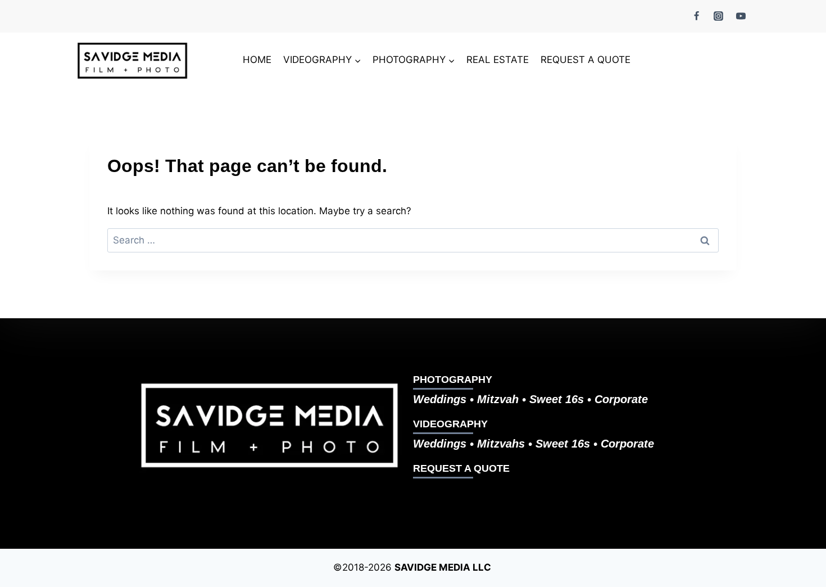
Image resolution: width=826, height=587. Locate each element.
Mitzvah (499, 399)
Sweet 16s (556, 399)
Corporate (621, 399)
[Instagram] (718, 15)
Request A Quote (585, 59)
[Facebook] (696, 15)
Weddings (439, 399)
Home (257, 59)
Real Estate (497, 59)
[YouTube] (740, 15)
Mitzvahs (502, 443)
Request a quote (461, 468)
